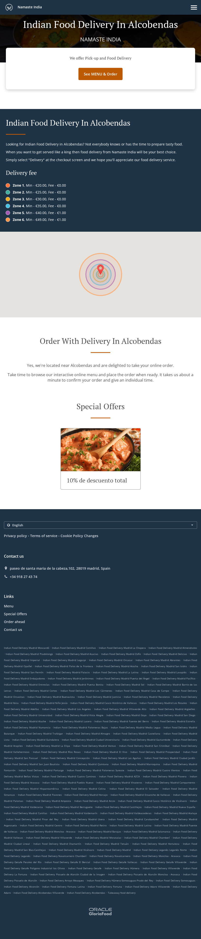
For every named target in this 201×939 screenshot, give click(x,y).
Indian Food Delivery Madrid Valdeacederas (126, 813)
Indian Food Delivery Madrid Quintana (86, 764)
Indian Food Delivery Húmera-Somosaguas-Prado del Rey (120, 880)
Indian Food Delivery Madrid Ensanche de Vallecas (140, 794)
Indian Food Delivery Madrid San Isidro (164, 666)
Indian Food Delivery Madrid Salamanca (147, 831)
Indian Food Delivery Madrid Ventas (94, 745)
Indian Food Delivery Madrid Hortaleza (155, 843)
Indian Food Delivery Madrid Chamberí (147, 837)
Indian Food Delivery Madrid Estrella (173, 721)
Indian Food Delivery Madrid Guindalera (35, 739)
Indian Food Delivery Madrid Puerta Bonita (77, 684)
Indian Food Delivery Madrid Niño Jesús (44, 703)
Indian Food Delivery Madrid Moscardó (26, 648)
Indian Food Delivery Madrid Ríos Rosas (57, 752)
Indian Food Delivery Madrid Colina (84, 788)
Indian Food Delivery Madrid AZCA (119, 776)
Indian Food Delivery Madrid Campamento (170, 782)
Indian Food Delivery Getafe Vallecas (115, 862)
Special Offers (15, 614)
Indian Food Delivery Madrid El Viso (105, 752)
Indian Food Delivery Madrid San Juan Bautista (32, 764)
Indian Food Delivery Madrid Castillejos (118, 807)
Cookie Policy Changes (79, 535)
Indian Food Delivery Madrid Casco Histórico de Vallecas (103, 703)
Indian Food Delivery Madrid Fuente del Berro (121, 721)
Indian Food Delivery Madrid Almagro (88, 733)
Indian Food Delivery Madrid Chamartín (57, 843)
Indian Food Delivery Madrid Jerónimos (70, 678)
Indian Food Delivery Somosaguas (175, 880)
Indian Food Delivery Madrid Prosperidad (155, 752)
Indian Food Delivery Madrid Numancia (27, 727)
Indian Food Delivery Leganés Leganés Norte (160, 850)
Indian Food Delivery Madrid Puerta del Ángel (123, 678)
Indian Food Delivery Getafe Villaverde (163, 862)
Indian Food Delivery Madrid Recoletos (147, 696)
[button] (194, 7)
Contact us (13, 629)
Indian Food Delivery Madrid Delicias (165, 654)
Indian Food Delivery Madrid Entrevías (27, 684)
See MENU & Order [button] (100, 74)
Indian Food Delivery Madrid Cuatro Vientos (153, 770)
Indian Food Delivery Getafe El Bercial (67, 862)
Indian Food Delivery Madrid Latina (130, 825)
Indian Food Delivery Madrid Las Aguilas (117, 758)
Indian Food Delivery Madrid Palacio (68, 672)
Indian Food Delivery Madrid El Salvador (134, 788)
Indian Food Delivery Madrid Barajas (99, 831)
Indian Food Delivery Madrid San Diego (172, 715)
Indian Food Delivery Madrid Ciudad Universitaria (91, 739)
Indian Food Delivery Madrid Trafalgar (40, 733)
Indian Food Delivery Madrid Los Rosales (163, 703)
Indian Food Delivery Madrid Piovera (165, 776)
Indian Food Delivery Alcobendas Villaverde (38, 892)
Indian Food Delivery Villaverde (161, 868)
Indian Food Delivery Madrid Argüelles (172, 709)
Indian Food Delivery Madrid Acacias (77, 654)
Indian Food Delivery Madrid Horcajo (86, 794)
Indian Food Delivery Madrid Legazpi (64, 660)
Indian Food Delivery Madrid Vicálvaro (71, 850)
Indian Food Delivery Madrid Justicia (99, 696)
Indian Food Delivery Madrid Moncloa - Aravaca (47, 831)
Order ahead (14, 621)
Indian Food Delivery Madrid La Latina (115, 672)
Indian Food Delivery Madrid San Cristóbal (144, 745)
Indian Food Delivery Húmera (122, 868)
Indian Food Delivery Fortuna (105, 886)
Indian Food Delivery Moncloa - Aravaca (156, 856)
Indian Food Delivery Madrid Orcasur (111, 660)
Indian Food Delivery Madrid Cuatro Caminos (69, 776)
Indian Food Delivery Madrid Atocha (117, 666)
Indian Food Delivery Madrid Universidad (28, 715)
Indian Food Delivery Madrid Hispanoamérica (31, 788)
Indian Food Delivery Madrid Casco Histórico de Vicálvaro (152, 801)
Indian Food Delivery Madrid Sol (125, 684)
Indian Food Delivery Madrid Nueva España (169, 807)
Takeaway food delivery (122, 892)
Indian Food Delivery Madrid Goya (126, 715)
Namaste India (29, 7)
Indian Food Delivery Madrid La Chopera (122, 648)
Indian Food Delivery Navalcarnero (109, 856)
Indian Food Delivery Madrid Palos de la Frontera (64, 666)
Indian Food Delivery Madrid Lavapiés (164, 672)
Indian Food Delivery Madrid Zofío (121, 654)
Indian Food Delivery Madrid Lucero (70, 721)
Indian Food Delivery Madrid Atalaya (175, 813)
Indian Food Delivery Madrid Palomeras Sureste (95, 770)
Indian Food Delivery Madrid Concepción (65, 758)
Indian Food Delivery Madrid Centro (41, 825)
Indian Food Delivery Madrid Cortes (35, 690)
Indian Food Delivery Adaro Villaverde (147, 886)
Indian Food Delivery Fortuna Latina (63, 886)
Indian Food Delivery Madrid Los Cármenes (86, 690)
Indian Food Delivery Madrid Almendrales (173, 648)
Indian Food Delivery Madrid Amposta (48, 801)
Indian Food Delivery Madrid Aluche (25, 721)
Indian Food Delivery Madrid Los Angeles (66, 709)
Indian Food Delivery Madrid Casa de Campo (142, 690)
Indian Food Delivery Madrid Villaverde (49, 837)
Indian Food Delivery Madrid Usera (83, 819)
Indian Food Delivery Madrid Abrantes (158, 660)
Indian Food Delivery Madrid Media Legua (135, 727)
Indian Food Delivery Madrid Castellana (136, 733)
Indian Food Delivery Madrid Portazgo (41, 770)
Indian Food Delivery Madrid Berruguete (69, 807)
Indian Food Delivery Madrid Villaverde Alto (120, 709)
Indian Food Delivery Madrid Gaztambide (146, 739)
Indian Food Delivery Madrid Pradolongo (29, 654)
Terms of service (43, 535)
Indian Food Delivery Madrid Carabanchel (133, 819)
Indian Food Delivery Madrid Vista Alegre (79, 715)
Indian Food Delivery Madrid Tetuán (107, 843)
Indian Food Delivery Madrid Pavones (40, 794)
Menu (8, 606)
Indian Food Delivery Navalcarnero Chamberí (60, 856)
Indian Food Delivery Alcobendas (86, 892)
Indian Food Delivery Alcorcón (21, 886)
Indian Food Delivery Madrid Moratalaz (98, 837)
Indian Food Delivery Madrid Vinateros (119, 782)
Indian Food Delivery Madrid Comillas (74, 648)
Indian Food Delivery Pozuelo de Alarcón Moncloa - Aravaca (144, 874)
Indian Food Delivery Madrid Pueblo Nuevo (67, 782)
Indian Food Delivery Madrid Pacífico (173, 678)
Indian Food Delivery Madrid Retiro (86, 825)
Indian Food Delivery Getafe (84, 868)
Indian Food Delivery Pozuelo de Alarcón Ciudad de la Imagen (67, 874)
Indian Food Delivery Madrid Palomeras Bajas (80, 727)
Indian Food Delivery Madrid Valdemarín (74, 813)
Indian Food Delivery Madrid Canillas (25, 813)
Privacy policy (15, 535)
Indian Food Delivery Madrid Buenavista (51, 696)
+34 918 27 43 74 (23, 577)
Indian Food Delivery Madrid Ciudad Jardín (169, 758)
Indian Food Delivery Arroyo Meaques (62, 880)
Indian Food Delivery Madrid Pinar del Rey (32, 819)
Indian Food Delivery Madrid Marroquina (136, 764)
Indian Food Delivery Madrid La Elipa (48, 745)
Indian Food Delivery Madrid (114, 850)
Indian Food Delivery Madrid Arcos (94, 801)
